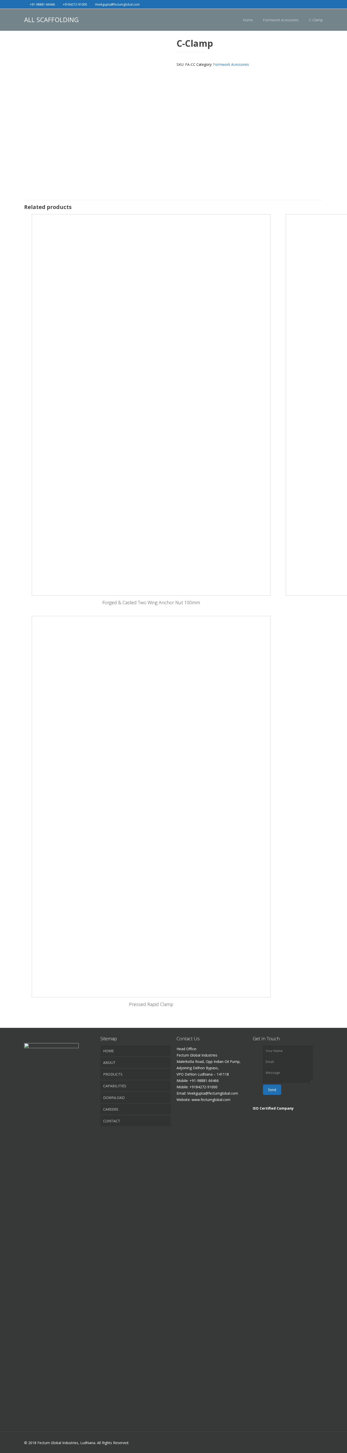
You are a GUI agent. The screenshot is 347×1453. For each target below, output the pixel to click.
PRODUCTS (112, 1074)
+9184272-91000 (75, 4)
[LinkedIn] (313, 4)
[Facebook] (306, 4)
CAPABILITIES (114, 1085)
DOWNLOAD (114, 1097)
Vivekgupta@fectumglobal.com (117, 4)
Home (248, 20)
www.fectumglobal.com (211, 1099)
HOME (108, 1050)
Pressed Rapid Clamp (151, 1004)
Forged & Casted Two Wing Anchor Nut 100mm (151, 602)
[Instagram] (320, 4)
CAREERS (110, 1109)
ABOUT (109, 1062)
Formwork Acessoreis (281, 20)
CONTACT (111, 1121)
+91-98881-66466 (42, 4)
